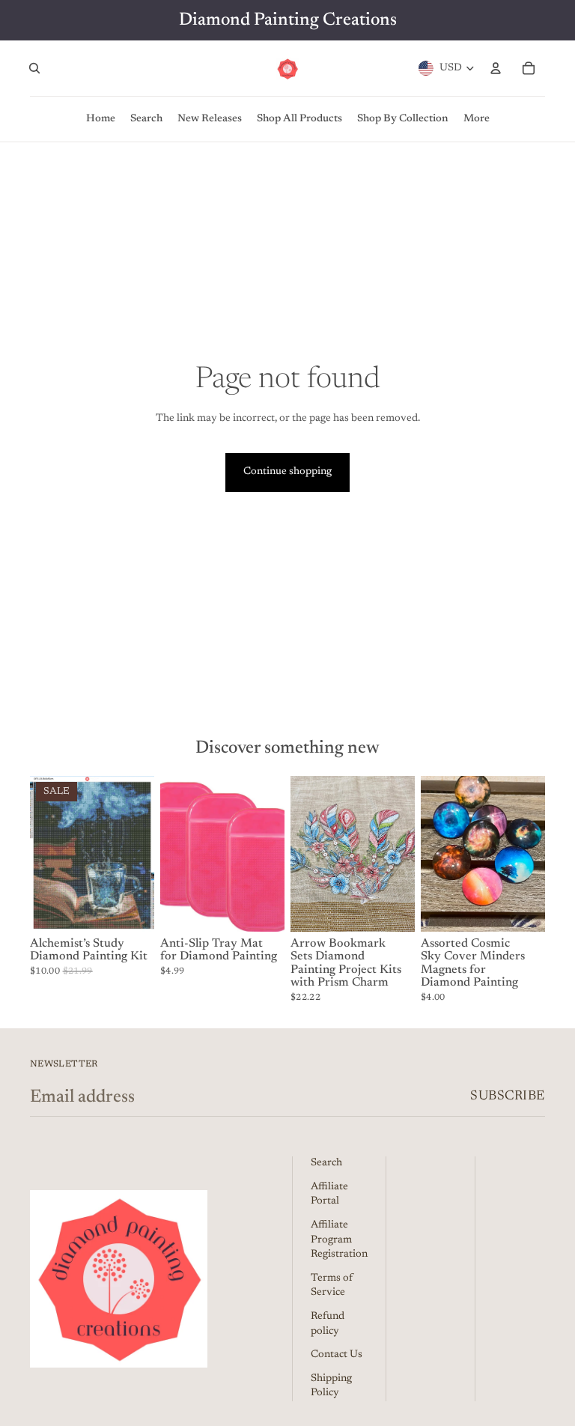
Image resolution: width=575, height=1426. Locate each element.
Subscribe (507, 1096)
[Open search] (34, 68)
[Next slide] (142, 853)
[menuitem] (476, 119)
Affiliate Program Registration (339, 1240)
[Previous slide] (41, 853)
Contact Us (336, 1355)
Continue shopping (287, 472)
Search (326, 1163)
